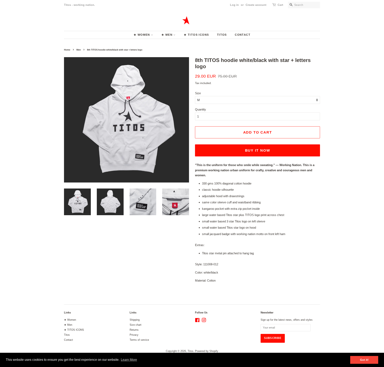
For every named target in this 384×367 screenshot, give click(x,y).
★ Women (142, 34)
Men (78, 50)
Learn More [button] (129, 359)
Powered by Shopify (206, 351)
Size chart (135, 324)
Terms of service (139, 339)
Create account (256, 4)
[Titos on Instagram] (204, 320)
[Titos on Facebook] (197, 320)
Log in (234, 4)
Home (67, 50)
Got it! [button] (364, 359)
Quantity (200, 109)
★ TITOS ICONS (196, 34)
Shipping (135, 319)
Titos (222, 34)
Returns (134, 329)
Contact (242, 34)
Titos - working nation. (79, 4)
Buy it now (257, 150)
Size (198, 93)
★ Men (167, 34)
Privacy (134, 334)
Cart (280, 4)
